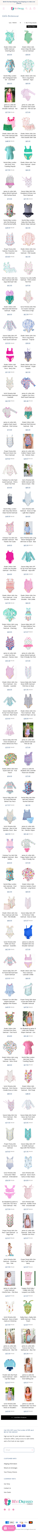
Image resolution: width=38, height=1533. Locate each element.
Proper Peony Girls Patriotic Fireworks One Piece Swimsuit (9, 251)
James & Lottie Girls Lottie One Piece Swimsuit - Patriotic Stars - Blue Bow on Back (10, 656)
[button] (4, 8)
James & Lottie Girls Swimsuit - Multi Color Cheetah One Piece (28, 1232)
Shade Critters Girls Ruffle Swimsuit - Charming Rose (10, 49)
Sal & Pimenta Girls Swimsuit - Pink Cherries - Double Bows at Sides (9, 1088)
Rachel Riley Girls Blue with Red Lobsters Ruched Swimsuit (28, 799)
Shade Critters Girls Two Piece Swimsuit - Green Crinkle (28, 164)
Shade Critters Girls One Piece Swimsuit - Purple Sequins (28, 366)
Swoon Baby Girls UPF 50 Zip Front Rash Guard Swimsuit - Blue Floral (10, 713)
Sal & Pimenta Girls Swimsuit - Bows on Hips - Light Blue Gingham (28, 511)
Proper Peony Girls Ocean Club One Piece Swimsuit (10, 1146)
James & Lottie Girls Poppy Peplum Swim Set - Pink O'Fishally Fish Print (28, 858)
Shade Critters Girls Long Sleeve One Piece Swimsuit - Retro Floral (10, 1059)
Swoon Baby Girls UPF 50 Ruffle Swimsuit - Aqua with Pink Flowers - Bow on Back (28, 1147)
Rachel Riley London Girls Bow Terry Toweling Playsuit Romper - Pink (28, 1060)
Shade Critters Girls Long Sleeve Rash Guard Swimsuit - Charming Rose (10, 627)
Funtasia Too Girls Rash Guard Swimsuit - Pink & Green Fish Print (9, 482)
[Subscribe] (32, 1450)
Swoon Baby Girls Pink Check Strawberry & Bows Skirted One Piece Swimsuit (9, 743)
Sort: (10, 23)
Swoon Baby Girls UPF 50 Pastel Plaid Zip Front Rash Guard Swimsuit (10, 337)
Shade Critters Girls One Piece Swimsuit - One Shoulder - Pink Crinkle (28, 597)
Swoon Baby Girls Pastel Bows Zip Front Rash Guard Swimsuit (28, 1117)
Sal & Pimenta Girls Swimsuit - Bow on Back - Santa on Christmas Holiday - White (10, 1320)
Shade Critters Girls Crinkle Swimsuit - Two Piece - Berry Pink (10, 366)
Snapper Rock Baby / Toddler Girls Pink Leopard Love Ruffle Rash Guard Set (28, 1291)
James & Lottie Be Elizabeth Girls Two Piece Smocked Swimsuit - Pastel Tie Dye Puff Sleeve (28, 1407)
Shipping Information (10, 1464)
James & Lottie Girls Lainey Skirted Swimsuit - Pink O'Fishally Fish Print (28, 655)
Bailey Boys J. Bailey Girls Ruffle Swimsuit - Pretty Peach (28, 1319)
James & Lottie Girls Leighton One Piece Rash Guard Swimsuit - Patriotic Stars (28, 396)
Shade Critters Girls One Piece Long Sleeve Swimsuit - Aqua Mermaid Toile (28, 79)
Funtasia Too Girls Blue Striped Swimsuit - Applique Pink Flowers (10, 1001)
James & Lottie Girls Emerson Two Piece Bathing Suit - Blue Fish (10, 1348)
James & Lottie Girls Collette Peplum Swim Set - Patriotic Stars (28, 453)
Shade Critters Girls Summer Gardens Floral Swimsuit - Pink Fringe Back (28, 1089)
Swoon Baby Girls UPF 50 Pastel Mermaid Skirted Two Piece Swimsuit (10, 800)
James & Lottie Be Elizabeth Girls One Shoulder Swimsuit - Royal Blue (28, 945)
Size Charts (7, 1492)
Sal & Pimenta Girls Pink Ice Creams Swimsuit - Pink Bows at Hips (28, 309)
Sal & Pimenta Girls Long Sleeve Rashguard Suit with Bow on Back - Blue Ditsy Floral (28, 540)
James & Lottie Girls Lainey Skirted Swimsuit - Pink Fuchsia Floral (10, 193)
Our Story (7, 1484)
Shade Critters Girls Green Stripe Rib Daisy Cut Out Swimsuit (28, 49)
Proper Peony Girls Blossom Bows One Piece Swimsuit (10, 453)
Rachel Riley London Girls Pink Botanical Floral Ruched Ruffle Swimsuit (10, 223)
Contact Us (7, 1488)
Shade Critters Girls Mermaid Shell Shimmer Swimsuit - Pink (28, 424)
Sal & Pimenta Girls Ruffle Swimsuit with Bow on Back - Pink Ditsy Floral (28, 483)
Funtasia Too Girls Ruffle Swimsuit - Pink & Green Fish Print (28, 280)
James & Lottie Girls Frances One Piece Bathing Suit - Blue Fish (28, 1348)
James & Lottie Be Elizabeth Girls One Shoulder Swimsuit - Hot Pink (9, 107)
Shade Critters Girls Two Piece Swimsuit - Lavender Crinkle (28, 972)
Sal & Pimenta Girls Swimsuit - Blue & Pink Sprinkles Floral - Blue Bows (10, 829)
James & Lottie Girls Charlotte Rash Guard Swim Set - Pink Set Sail (28, 107)
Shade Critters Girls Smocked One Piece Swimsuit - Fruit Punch (10, 1030)
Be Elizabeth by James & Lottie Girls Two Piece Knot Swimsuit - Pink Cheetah (10, 1204)
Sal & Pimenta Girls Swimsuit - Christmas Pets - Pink (9, 1261)
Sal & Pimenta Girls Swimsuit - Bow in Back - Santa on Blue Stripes (28, 1175)
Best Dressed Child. (18, 1529)
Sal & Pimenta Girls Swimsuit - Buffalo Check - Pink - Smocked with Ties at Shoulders (28, 1204)
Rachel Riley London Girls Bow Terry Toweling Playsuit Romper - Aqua (10, 165)
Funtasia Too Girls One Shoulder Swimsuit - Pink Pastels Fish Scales (10, 539)
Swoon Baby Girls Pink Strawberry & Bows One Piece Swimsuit (28, 193)
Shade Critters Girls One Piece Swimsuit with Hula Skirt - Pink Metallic (10, 915)
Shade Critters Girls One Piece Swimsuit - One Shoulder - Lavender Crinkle (9, 685)
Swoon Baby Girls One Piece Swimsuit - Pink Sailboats (10, 1117)
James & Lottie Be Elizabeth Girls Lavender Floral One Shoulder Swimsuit (28, 771)
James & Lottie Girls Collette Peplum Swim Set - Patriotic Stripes (28, 828)
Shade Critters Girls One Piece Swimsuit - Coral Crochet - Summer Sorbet (9, 598)
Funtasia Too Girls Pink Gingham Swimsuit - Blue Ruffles (10, 857)
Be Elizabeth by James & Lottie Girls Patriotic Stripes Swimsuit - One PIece (28, 1031)
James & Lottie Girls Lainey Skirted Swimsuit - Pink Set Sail (28, 742)
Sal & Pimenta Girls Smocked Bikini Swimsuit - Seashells (10, 395)
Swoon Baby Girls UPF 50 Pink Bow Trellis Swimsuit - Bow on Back (28, 915)
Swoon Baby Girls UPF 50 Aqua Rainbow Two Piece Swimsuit (28, 626)
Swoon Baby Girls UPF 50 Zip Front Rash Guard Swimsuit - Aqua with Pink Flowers (28, 569)
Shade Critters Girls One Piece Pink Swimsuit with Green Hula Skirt (10, 135)
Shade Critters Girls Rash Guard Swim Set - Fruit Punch (10, 770)
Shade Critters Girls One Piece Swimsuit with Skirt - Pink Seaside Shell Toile (28, 135)
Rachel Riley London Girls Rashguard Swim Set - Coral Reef (10, 78)
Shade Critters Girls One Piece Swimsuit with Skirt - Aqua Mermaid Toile (10, 280)
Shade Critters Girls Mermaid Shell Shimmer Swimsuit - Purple (9, 309)
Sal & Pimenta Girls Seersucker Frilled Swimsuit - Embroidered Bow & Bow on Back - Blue (9, 1176)
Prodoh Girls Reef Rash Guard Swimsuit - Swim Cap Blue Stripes (10, 1377)
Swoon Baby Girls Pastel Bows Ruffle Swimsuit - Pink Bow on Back (28, 684)
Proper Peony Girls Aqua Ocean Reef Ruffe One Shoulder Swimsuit (28, 1001)
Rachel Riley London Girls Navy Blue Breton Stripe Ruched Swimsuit (10, 511)
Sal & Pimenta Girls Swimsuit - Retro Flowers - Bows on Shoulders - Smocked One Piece (10, 1406)
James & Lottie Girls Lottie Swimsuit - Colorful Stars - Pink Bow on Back (10, 1291)
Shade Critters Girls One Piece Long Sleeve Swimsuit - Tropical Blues (28, 338)
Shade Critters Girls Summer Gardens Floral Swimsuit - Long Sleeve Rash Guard (28, 887)
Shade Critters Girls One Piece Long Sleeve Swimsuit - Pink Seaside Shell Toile (28, 252)
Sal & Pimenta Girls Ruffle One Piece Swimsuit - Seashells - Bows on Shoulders (10, 945)
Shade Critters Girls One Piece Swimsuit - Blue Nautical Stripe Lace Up (28, 713)
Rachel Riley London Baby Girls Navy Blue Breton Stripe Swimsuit (28, 222)
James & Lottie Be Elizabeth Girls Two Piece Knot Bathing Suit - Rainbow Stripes (28, 1378)
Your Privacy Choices (10, 1472)
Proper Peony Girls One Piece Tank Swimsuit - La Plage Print (10, 1232)
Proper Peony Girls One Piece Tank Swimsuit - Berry (28, 1261)
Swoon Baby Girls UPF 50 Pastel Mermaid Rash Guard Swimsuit (10, 972)
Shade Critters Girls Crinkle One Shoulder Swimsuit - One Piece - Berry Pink (10, 569)
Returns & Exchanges (10, 1468)
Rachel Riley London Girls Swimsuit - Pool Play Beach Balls (9, 886)
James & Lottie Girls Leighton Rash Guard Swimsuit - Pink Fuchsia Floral (10, 425)
